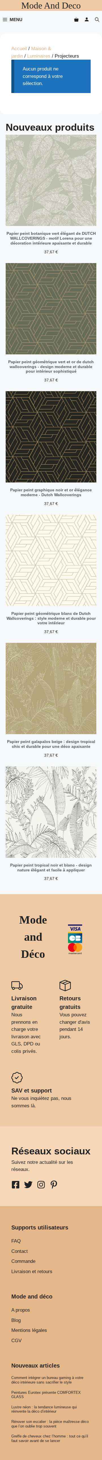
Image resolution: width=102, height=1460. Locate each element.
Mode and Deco (51, 5)
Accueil (19, 48)
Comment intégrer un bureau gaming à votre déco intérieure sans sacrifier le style (47, 1380)
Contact (19, 1251)
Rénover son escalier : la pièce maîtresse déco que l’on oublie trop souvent (50, 1423)
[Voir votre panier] (76, 19)
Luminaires (38, 56)
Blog (16, 1320)
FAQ (16, 1241)
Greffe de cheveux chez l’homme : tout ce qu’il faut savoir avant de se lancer (49, 1438)
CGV (16, 1340)
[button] (97, 19)
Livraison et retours (31, 1271)
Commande (23, 1261)
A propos (20, 1310)
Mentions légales (29, 1330)
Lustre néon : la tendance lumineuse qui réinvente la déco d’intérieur (44, 1409)
